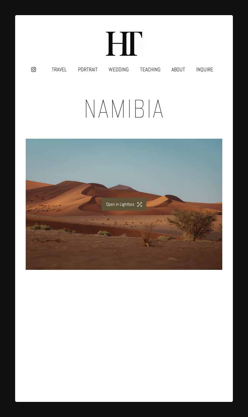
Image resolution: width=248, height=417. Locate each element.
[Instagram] (33, 69)
